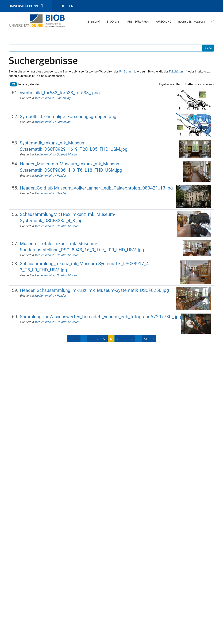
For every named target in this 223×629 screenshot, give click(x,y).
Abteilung (93, 21)
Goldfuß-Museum (191, 21)
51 (145, 338)
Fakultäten (176, 71)
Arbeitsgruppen (137, 21)
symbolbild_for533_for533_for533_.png (60, 92)
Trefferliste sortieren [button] (198, 84)
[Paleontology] (37, 21)
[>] (152, 338)
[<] (70, 338)
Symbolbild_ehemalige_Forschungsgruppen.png (68, 116)
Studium (113, 21)
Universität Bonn (23, 6)
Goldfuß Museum (67, 154)
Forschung (163, 21)
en (71, 6)
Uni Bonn (125, 71)
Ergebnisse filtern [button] (170, 84)
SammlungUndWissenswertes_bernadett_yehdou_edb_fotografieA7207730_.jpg (100, 316)
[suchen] (211, 24)
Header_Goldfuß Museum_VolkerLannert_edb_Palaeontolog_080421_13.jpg (96, 188)
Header (61, 175)
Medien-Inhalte (44, 98)
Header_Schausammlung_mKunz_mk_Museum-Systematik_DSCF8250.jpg (94, 290)
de (63, 6)
